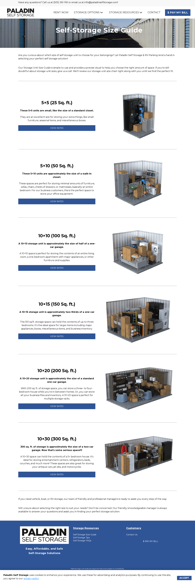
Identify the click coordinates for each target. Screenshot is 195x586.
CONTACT (154, 12)
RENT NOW (61, 12)
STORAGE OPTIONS (86, 12)
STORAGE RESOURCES (124, 12)
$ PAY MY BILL (177, 12)
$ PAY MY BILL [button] (150, 541)
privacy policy (31, 578)
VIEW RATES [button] (57, 128)
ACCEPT (184, 578)
